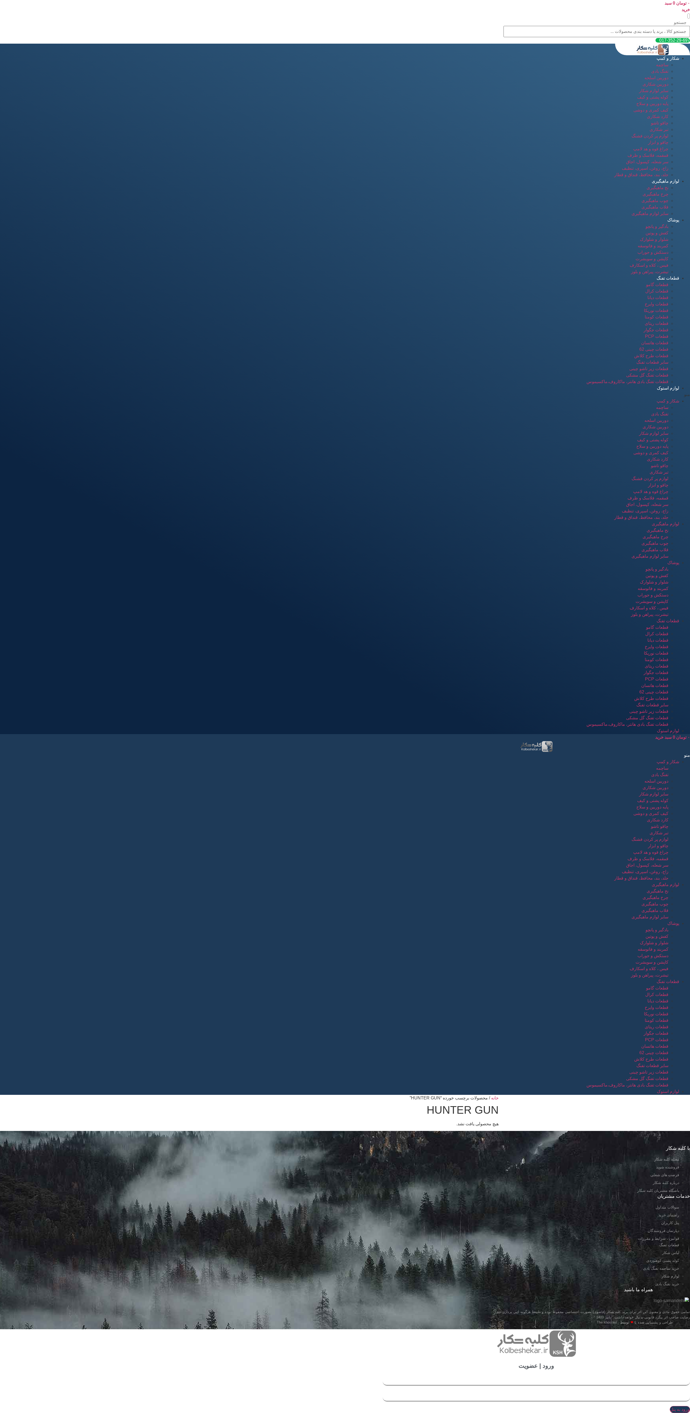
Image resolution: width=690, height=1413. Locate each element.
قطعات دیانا (657, 297)
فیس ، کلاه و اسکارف (649, 265)
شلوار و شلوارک (654, 239)
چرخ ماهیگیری (655, 194)
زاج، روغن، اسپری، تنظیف (645, 168)
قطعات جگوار (656, 330)
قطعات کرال (656, 291)
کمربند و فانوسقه (653, 246)
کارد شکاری (657, 116)
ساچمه (662, 65)
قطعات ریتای (656, 323)
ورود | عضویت (536, 1365)
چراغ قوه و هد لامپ (650, 149)
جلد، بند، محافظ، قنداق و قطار (641, 174)
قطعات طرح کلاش (651, 355)
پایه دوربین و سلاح (652, 103)
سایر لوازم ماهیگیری (650, 213)
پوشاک (673, 220)
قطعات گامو (657, 284)
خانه (495, 1098)
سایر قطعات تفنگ (652, 362)
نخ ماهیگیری (657, 187)
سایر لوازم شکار (653, 90)
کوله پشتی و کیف (652, 97)
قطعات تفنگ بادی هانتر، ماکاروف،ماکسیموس (627, 381)
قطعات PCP (656, 336)
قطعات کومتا (656, 317)
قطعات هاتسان (654, 343)
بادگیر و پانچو (657, 226)
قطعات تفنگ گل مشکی (647, 375)
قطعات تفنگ (668, 278)
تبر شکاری (659, 129)
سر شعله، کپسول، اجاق (647, 161)
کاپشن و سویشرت (652, 258)
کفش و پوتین (657, 233)
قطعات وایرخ (656, 304)
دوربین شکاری (655, 84)
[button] (688, 16)
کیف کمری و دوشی (650, 110)
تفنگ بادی (659, 71)
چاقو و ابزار (658, 142)
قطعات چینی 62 (653, 349)
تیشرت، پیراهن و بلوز (649, 271)
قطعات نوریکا (656, 310)
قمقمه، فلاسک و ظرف (647, 155)
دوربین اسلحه (656, 77)
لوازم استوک (668, 388)
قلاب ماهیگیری (654, 207)
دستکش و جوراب (652, 252)
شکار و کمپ (668, 58)
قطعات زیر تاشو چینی (648, 368)
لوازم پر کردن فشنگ (650, 136)
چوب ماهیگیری (654, 200)
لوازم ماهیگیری (665, 181)
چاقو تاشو (659, 123)
